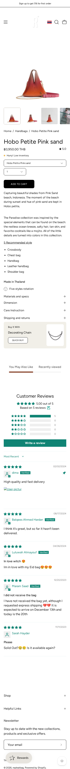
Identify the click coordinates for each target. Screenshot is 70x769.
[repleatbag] (35, 22)
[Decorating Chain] (55, 335)
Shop (7, 695)
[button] (56, 22)
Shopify (42, 767)
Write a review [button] (35, 443)
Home (7, 131)
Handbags (21, 131)
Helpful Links (12, 708)
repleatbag (18, 767)
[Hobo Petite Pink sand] (12, 116)
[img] (62, 149)
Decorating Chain (19, 332)
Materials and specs (16, 296)
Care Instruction (14, 310)
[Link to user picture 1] (13, 496)
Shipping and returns (17, 318)
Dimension (10, 302)
